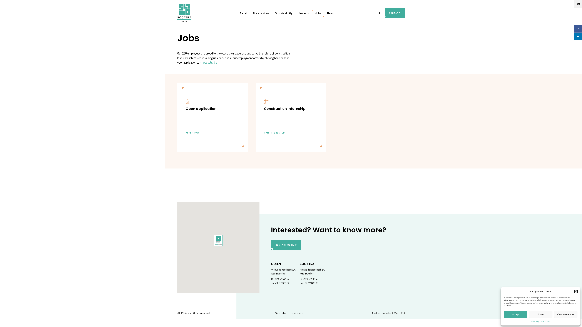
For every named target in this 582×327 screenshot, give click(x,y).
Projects (304, 13)
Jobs (318, 13)
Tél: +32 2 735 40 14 (280, 279)
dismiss (541, 314)
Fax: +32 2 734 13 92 (280, 283)
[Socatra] (184, 13)
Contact (394, 13)
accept (515, 314)
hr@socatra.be (208, 62)
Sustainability (283, 13)
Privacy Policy (545, 321)
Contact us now (286, 245)
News (330, 13)
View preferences (565, 314)
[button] (575, 291)
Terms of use (297, 313)
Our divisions (261, 13)
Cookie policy (534, 321)
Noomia (398, 313)
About (243, 13)
